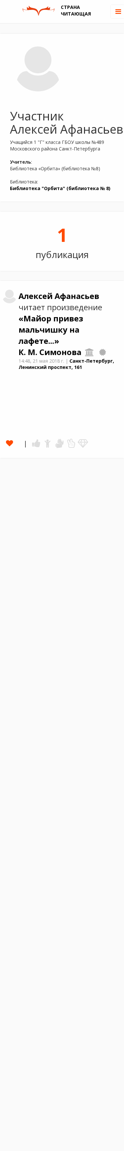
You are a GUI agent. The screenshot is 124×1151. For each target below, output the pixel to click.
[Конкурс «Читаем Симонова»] (102, 352)
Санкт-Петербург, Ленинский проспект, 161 (66, 364)
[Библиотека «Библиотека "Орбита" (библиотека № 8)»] (89, 352)
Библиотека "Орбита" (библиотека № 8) (60, 188)
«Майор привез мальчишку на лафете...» (51, 329)
